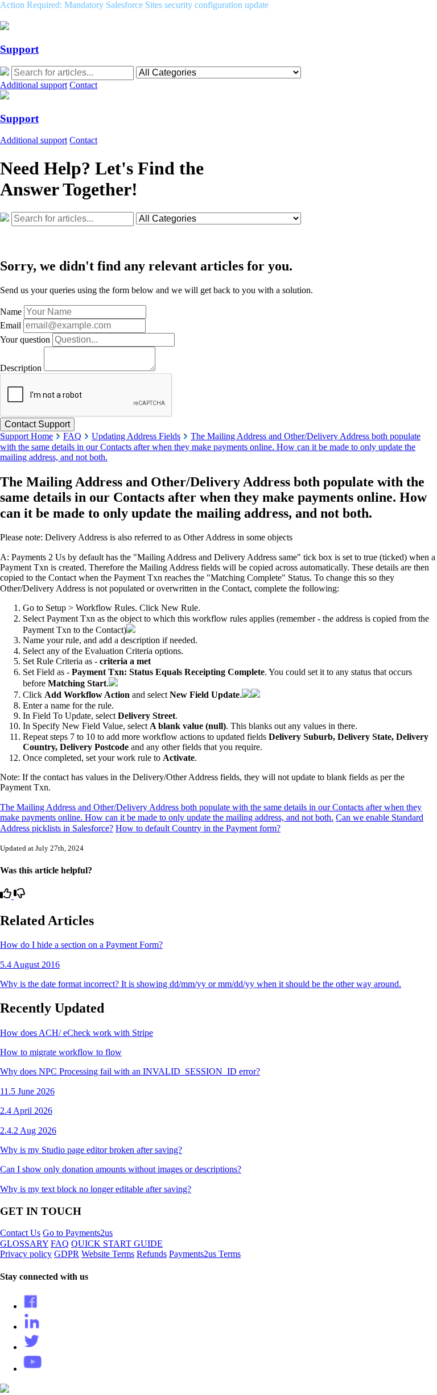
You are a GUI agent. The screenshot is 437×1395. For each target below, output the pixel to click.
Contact (83, 85)
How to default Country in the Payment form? (198, 828)
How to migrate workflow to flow (61, 1052)
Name (11, 312)
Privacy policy (26, 1254)
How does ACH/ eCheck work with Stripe (76, 1033)
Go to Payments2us (78, 1233)
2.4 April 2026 (26, 1110)
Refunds (152, 1254)
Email (10, 325)
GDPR (66, 1254)
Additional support (33, 85)
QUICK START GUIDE (117, 1243)
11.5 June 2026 (27, 1091)
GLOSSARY (24, 1243)
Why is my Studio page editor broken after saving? (91, 1150)
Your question (25, 339)
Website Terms (107, 1254)
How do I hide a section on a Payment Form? (81, 945)
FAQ (72, 436)
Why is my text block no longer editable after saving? (95, 1189)
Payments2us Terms (205, 1254)
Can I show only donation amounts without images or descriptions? (120, 1169)
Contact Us (20, 1233)
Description (21, 368)
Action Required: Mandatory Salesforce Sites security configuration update (134, 5)
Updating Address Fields (136, 436)
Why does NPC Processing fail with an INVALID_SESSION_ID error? (130, 1071)
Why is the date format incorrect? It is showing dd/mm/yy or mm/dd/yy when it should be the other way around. (200, 984)
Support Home (26, 436)
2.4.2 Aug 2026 (28, 1130)
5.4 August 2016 (30, 964)
